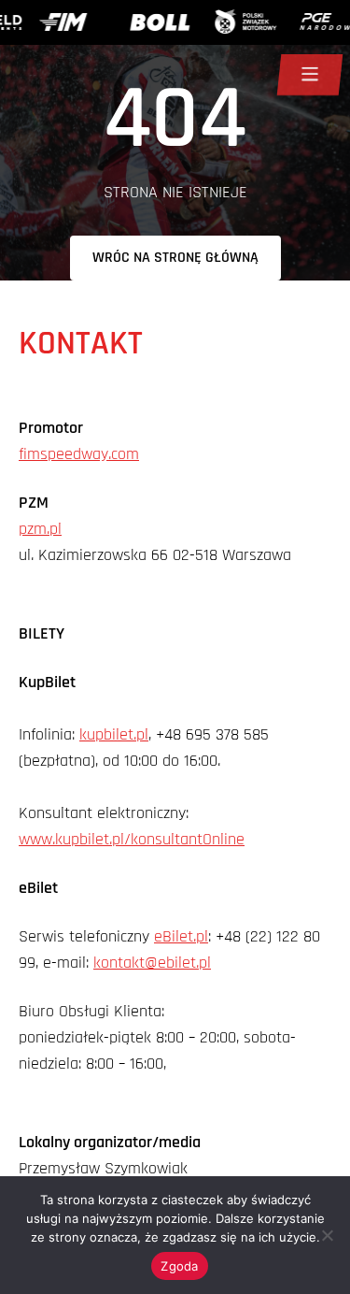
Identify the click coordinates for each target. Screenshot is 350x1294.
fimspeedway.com (79, 454)
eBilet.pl (181, 936)
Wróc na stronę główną (175, 257)
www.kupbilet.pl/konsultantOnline (132, 839)
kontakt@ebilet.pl (152, 962)
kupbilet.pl (113, 734)
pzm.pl (40, 528)
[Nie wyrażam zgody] (326, 1235)
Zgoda (179, 1265)
